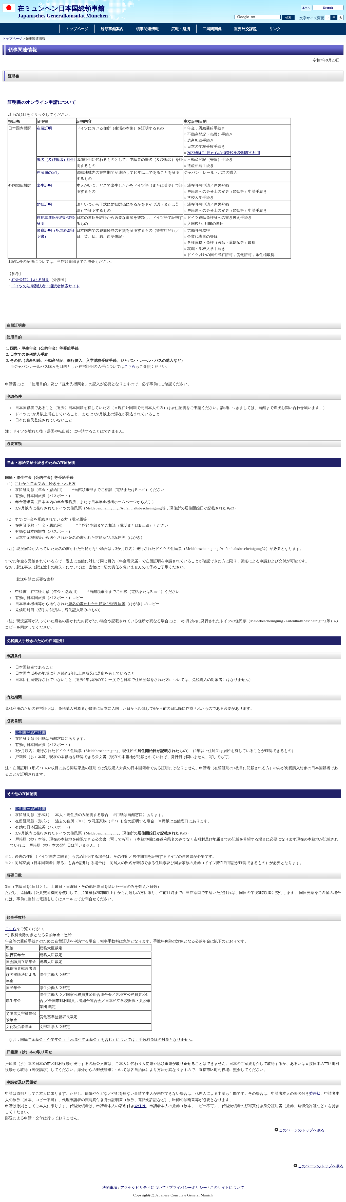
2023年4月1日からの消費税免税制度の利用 (223, 153)
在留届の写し (48, 172)
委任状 (314, 1093)
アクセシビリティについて (143, 1188)
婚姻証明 (44, 204)
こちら (130, 366)
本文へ (306, 7)
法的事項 (109, 1188)
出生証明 (44, 185)
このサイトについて (227, 1188)
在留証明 (44, 128)
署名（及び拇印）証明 (56, 160)
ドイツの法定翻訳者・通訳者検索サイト (45, 286)
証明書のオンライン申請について (42, 102)
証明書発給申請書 (30, 733)
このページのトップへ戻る (301, 1130)
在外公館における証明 (30, 280)
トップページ (12, 38)
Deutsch (328, 7)
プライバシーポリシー (188, 1188)
